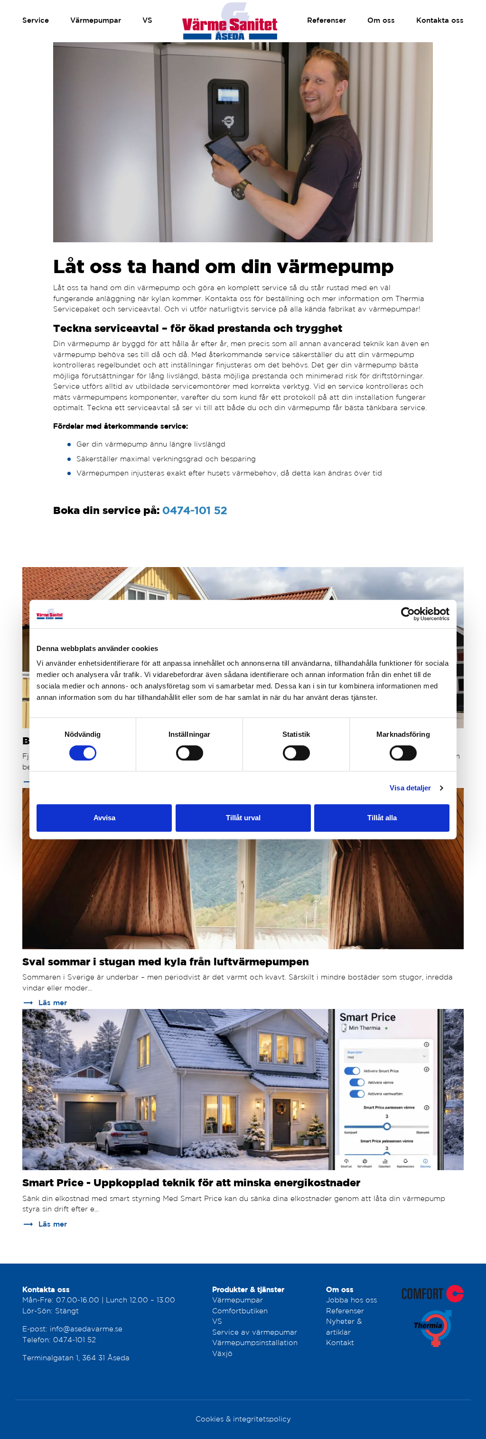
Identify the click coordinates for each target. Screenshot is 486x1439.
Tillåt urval (243, 818)
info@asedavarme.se (86, 1329)
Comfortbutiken (240, 1311)
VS (147, 21)
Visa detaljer (410, 788)
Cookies (210, 1419)
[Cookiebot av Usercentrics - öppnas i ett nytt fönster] (407, 614)
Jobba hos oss (351, 1300)
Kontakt (340, 1343)
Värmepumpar (95, 21)
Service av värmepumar (254, 1332)
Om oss (381, 21)
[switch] (189, 753)
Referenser (326, 21)
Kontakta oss (440, 21)
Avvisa (104, 818)
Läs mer (44, 1003)
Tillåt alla (382, 818)
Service (35, 21)
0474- (64, 1340)
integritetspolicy (262, 1419)
